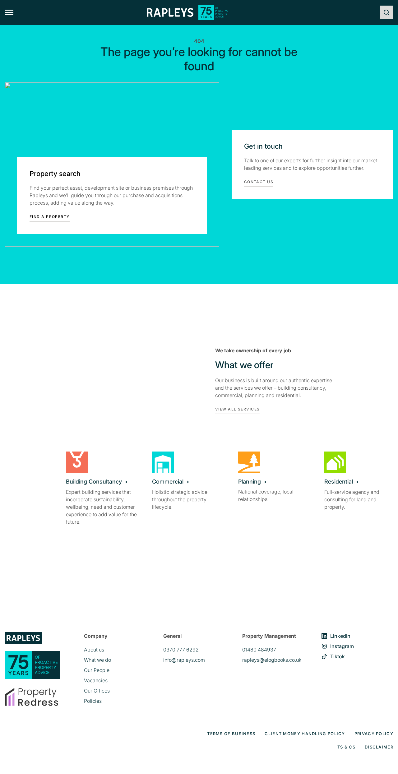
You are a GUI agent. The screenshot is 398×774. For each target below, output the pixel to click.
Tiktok (337, 656)
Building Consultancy (94, 481)
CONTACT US (258, 181)
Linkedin (340, 636)
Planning (249, 481)
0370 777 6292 (181, 650)
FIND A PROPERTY (50, 216)
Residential (338, 481)
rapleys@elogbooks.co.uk (271, 660)
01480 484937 (259, 650)
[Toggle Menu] (9, 12)
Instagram (342, 646)
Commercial (167, 481)
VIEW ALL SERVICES (237, 409)
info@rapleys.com (184, 660)
